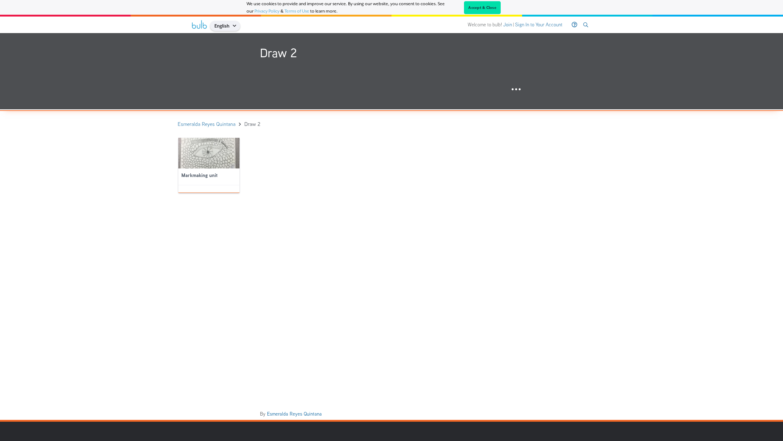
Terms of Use (296, 11)
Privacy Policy (267, 11)
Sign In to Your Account (538, 24)
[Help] (574, 24)
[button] (236, 26)
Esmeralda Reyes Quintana (294, 413)
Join (507, 24)
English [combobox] (221, 25)
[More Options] (516, 89)
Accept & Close (482, 8)
